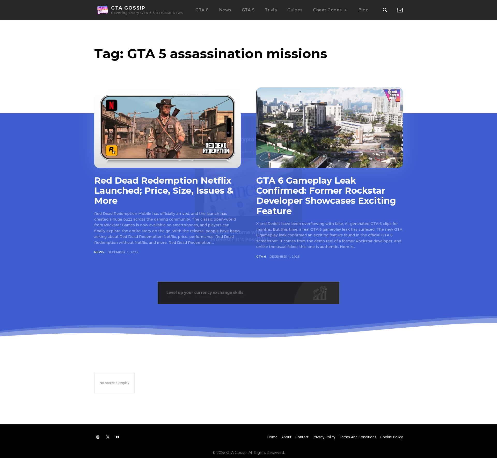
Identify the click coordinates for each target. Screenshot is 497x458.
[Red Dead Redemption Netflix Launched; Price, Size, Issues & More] (167, 127)
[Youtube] (117, 437)
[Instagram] (97, 437)
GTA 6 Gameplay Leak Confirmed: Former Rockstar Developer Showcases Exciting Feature (326, 195)
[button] (385, 10)
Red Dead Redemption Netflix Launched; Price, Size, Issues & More (163, 190)
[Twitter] (107, 437)
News (99, 252)
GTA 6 (261, 256)
